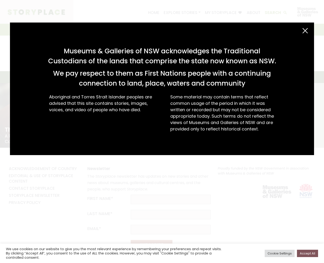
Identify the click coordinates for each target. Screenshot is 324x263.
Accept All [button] (307, 253)
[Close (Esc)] (305, 31)
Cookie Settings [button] (280, 253)
